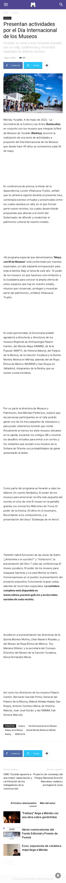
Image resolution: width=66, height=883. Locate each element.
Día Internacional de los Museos (43, 726)
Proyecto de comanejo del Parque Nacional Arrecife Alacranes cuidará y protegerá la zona (48, 780)
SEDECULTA (20, 734)
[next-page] (11, 862)
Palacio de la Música (14, 730)
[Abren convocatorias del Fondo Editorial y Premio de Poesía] (11, 833)
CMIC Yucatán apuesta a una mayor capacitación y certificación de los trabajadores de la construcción (17, 781)
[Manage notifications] (58, 875)
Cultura (15, 12)
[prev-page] (5, 862)
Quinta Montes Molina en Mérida (41, 730)
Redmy (8, 734)
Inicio (5, 12)
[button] (5, 4)
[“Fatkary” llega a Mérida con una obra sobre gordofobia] (11, 817)
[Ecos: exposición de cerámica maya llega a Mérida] (11, 850)
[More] (46, 65)
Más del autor (48, 803)
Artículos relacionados (24, 803)
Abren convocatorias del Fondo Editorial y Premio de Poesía (40, 833)
